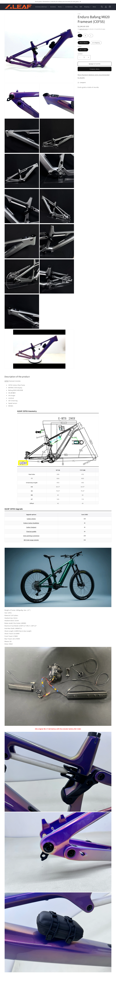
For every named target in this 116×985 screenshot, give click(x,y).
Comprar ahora (95, 69)
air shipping (96, 42)
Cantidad (80, 54)
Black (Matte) (84, 42)
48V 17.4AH (83, 50)
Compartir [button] (83, 82)
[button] (41, 7)
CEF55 (7, 381)
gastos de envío (84, 29)
